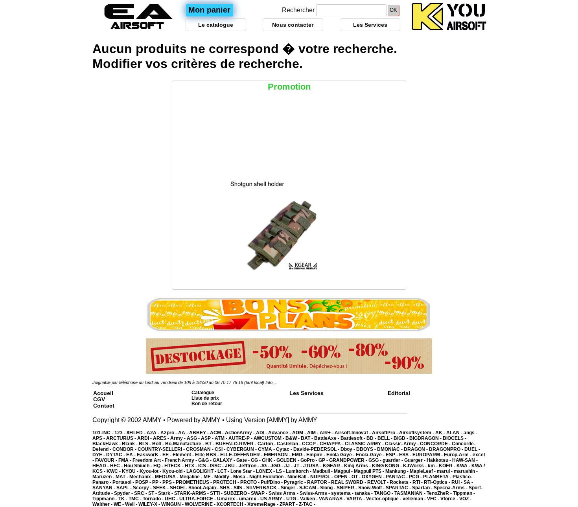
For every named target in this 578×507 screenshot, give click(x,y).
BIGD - (401, 438)
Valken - (309, 498)
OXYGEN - (374, 476)
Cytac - (284, 449)
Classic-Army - (402, 443)
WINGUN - (173, 504)
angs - (470, 432)
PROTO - (250, 482)
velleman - (415, 498)
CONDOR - (125, 449)
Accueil (103, 393)
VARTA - (356, 498)
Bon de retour (206, 403)
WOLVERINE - (201, 504)
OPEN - (343, 476)
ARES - (161, 438)
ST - (153, 493)
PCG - (416, 476)
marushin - (466, 471)
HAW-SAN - (465, 460)
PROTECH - (226, 482)
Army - (178, 438)
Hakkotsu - (439, 460)
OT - (357, 476)
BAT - (307, 438)
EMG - (299, 454)
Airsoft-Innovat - (353, 432)
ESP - (392, 454)
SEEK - (161, 487)
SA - (468, 482)
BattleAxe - (327, 438)
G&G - (205, 460)
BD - (371, 438)
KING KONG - (387, 465)
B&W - (293, 438)
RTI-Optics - (437, 482)
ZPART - (289, 504)
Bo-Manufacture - (185, 443)
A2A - (153, 432)
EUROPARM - (428, 454)
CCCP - (311, 443)
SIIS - (240, 487)
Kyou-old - (174, 471)
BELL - (385, 438)
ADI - (262, 432)
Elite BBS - (207, 454)
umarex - (249, 498)
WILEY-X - (149, 504)
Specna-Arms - (451, 487)
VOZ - (465, 498)
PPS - (169, 482)
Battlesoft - (353, 438)
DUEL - (472, 449)
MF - (209, 476)
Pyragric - (295, 482)
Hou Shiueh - (138, 465)
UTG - (293, 498)
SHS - (227, 487)
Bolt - (158, 443)
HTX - (191, 465)
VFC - (433, 498)
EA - (131, 454)
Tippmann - (105, 498)
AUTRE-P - (241, 438)
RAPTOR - (319, 482)
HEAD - (101, 465)
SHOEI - (179, 487)
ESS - (405, 454)
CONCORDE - (436, 443)
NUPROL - (322, 476)
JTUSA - (313, 465)
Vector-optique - (384, 498)
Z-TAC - (307, 504)
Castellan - (289, 443)
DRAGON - (416, 449)
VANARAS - (332, 498)
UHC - (172, 498)
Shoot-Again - (204, 487)
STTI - (217, 493)
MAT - (122, 476)
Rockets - (401, 482)
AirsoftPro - (385, 432)
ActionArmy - (240, 432)
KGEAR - (333, 465)
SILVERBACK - (263, 487)
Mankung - (397, 471)
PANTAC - (397, 476)
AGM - (299, 432)
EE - (167, 454)
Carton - (267, 443)
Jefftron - (249, 465)
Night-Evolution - (268, 476)
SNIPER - (347, 487)
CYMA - (267, 449)
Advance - (280, 432)
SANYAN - (104, 487)
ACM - (217, 432)
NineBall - (298, 476)
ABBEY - (199, 432)
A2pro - (169, 432)
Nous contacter (292, 25)
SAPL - (124, 487)
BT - (210, 443)
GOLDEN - (288, 460)
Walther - (103, 504)
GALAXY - (224, 460)
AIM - (313, 432)
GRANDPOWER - (348, 460)
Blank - (130, 443)
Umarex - (228, 498)
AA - (183, 432)
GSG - (375, 460)
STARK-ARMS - (192, 493)
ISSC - (217, 465)
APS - (99, 438)
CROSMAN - (200, 449)
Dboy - (348, 449)
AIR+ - (327, 432)
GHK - (269, 460)
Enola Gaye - (341, 454)
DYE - (99, 454)
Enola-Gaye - (371, 454)
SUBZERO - (237, 493)
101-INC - (103, 432)
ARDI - (145, 438)
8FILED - (137, 432)
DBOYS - (366, 449)
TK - (123, 498)
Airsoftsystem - (417, 432)
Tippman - (464, 493)
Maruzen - (104, 476)
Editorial (399, 393)
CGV (99, 399)
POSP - (143, 482)
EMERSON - (278, 454)
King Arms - (358, 465)
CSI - (220, 449)
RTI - (418, 482)
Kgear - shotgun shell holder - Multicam (260, 297)
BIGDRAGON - (426, 438)
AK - (440, 432)
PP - (157, 482)
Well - (131, 504)
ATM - (221, 438)
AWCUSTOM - (269, 438)
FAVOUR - (106, 460)
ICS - (204, 465)
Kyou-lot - (151, 471)
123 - (120, 432)
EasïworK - (149, 454)
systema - (343, 493)
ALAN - (455, 432)
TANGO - (384, 493)
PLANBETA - (438, 476)
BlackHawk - (107, 443)
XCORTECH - (232, 504)
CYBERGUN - (242, 449)
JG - (265, 465)
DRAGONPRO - (446, 449)
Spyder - (124, 493)
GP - (323, 460)
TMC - (136, 498)
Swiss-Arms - (315, 493)
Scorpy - (143, 487)
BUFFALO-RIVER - (236, 443)
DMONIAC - (390, 449)
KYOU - (131, 471)
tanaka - (364, 493)
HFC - (117, 465)
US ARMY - (273, 498)
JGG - (277, 465)
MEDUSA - (167, 476)
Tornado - (154, 498)
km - (433, 465)
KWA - (464, 465)
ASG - (194, 438)
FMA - (125, 460)
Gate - (243, 460)
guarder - (393, 460)
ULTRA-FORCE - (198, 498)
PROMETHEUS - (194, 482)
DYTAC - (116, 454)
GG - (256, 460)
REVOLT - (378, 482)
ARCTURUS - (121, 438)
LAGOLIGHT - (201, 471)
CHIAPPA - (332, 443)
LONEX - (266, 471)
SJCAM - (309, 487)
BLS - (145, 443)
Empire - (316, 454)
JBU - (232, 465)
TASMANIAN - (410, 493)
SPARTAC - (399, 487)
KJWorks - (415, 465)
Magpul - (344, 471)
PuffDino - (272, 482)
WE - (119, 504)
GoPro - (309, 460)
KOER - (448, 465)
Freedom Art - (149, 460)
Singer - (290, 487)
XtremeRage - (263, 504)
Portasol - (123, 482)
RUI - (457, 482)
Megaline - (192, 476)
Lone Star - (243, 471)
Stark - (166, 493)
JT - (298, 465)
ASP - (208, 438)
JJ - (289, 465)
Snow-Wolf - (372, 487)
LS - (281, 471)
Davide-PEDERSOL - (317, 449)
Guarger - (415, 460)
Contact (103, 405)
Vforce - (449, 498)
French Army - (181, 460)
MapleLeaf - (423, 471)
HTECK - (174, 465)
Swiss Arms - (284, 493)
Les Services (370, 25)
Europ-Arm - (458, 454)
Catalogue (202, 392)
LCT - (223, 471)
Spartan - (423, 487)
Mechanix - (142, 476)
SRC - (141, 493)
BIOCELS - (454, 438)
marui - (445, 471)
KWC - (114, 471)
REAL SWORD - (349, 482)
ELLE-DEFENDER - (242, 454)
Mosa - (241, 476)
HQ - (158, 465)
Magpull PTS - (369, 471)
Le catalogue (215, 25)
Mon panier (209, 10)
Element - (184, 454)
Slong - (328, 487)
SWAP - (260, 493)
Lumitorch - (299, 471)
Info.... (271, 382)
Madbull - (323, 471)
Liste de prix (205, 398)
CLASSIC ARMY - (365, 443)
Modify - (223, 476)
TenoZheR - (440, 493)
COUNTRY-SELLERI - (162, 449)
